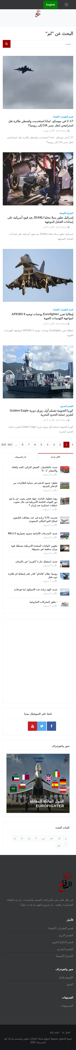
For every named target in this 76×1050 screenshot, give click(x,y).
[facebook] (51, 726)
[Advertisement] (38, 661)
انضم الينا (55, 1032)
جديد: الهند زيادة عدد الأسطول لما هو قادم (35, 589)
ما (22, 838)
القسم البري (66, 935)
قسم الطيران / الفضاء (63, 116)
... (16, 444)
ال (59, 838)
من (43, 838)
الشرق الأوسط (66, 213)
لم (29, 838)
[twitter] (41, 726)
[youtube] (32, 726)
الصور (69, 984)
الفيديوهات (67, 1005)
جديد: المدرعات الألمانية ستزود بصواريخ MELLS (32, 533)
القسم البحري (66, 406)
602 (10, 444)
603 (3, 444)
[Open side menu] (66, 4)
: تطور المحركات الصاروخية (43, 602)
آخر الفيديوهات (20, 457)
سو (59, 845)
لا (36, 838)
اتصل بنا (66, 1032)
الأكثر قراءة (55, 457)
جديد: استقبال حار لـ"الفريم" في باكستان (36, 561)
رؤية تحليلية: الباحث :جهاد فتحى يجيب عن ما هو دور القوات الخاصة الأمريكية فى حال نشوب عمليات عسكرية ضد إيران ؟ (33, 502)
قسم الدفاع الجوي (62, 942)
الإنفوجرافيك (66, 977)
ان (15, 838)
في (51, 838)
